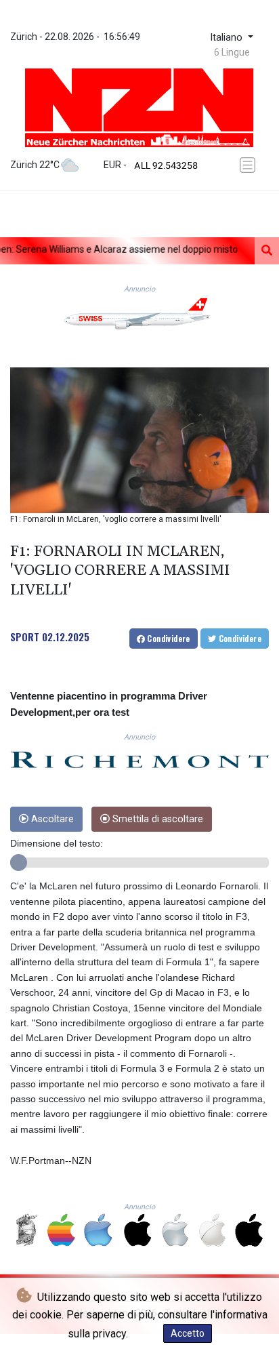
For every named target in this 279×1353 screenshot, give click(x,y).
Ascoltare (51, 819)
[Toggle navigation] (250, 165)
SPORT (24, 636)
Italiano (227, 37)
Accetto (188, 1333)
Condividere (167, 638)
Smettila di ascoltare (156, 819)
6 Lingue (232, 52)
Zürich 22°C (35, 164)
